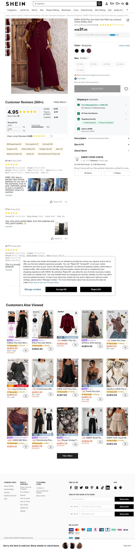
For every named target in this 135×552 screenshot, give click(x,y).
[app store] (115, 489)
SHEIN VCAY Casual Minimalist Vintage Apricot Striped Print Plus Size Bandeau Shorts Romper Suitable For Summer (117, 438)
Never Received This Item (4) (49, 154)
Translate (8, 195)
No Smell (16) (47, 144)
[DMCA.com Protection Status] (77, 538)
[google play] (120, 489)
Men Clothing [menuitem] (100, 10)
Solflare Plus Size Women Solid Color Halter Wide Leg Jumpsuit (17, 343)
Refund (22, 495)
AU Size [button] (83, 58)
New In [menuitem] (34, 10)
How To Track (25, 502)
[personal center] (106, 3)
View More (68, 456)
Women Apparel (17, 15)
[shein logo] (15, 3)
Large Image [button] (124, 45)
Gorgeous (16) (12, 149)
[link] (112, 3)
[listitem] (18, 332)
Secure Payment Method (42, 492)
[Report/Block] (66, 201)
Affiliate (22, 511)
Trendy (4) (30, 154)
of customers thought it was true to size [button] (93, 75)
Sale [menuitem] (41, 10)
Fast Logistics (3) (32, 144)
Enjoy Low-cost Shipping (25, 488)
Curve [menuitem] (76, 10)
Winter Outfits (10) (28, 149)
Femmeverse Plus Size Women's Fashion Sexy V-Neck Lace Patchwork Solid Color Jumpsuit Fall (42, 440)
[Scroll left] (124, 10)
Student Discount (10, 496)
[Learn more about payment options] (117, 35)
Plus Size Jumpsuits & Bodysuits (53, 15)
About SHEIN (8, 486)
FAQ (5, 499)
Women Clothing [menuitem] (52, 10)
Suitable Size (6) (45, 149)
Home (7, 15)
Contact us (40, 488)
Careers (7, 492)
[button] (122, 3)
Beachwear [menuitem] (66, 10)
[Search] (99, 3)
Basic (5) (59, 149)
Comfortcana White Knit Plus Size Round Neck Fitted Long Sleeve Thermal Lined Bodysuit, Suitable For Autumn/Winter (42, 389)
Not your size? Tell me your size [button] (86, 82)
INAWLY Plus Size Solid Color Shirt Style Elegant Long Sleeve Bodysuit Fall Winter (67, 340)
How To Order (25, 498)
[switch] (50, 136)
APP (115, 482)
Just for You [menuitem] (24, 10)
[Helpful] (51, 201)
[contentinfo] (101, 531)
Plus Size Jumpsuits (74, 15)
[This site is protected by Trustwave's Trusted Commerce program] (71, 538)
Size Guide (24, 505)
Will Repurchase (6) (14, 144)
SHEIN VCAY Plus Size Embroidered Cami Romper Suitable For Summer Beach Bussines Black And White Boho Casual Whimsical (67, 389)
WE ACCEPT (73, 525)
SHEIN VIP (24, 508)
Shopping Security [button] (88, 119)
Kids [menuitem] (109, 10)
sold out (97, 88)
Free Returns (25, 492)
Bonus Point (40, 496)
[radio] (76, 50)
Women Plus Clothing (32, 15)
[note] (67, 337)
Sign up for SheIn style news (82, 495)
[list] (90, 488)
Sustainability (9, 489)
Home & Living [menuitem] (86, 10)
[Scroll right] (127, 10)
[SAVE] (126, 88)
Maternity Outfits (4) (14, 154)
